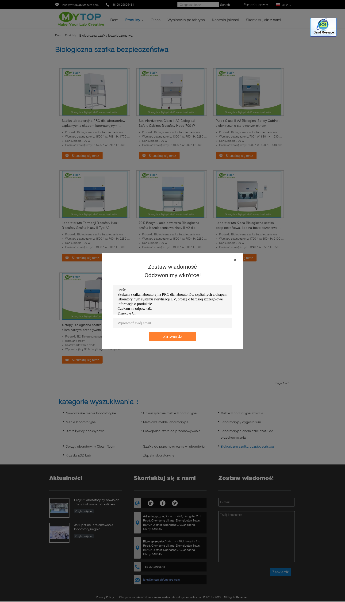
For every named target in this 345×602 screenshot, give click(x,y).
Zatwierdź (172, 336)
